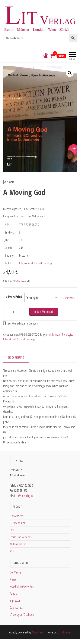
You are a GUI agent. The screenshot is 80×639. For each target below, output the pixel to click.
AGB (12, 551)
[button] (70, 73)
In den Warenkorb (44, 311)
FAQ (12, 530)
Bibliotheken (16, 516)
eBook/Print (14, 296)
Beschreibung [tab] (15, 357)
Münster (56, 334)
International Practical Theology (35, 263)
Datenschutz (16, 607)
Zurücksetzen (69, 298)
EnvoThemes (64, 632)
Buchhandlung (17, 523)
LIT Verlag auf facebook (22, 614)
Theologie (67, 334)
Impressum (15, 600)
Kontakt (13, 593)
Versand (16, 280)
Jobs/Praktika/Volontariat (22, 586)
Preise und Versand (20, 537)
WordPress (37, 632)
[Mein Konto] (46, 55)
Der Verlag (15, 572)
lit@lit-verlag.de (25, 495)
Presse (13, 579)
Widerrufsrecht (18, 544)
